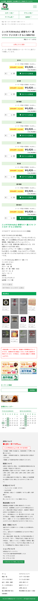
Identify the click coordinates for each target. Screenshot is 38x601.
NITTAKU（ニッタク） (26, 24)
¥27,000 (31, 309)
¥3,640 (14, 340)
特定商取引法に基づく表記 (27, 591)
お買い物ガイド (12, 499)
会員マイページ (23, 585)
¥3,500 (23, 325)
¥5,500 (6, 308)
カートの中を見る (7, 585)
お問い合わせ (23, 588)
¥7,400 (6, 325)
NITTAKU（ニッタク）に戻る (13, 288)
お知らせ (4, 588)
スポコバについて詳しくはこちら (13, 562)
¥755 (14, 307)
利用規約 (4, 593)
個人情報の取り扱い (8, 591)
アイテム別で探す (24, 579)
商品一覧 (4, 21)
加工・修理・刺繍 (7, 582)
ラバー (22, 21)
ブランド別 (28, 13)
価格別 (27, 17)
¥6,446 (32, 325)
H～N (18, 24)
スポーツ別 (9, 13)
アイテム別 (8, 17)
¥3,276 (32, 339)
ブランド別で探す (11, 24)
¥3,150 (6, 339)
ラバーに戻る (7, 284)
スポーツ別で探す (11, 21)
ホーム (4, 574)
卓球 (18, 21)
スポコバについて (24, 574)
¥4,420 (14, 324)
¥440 (23, 307)
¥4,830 (23, 339)
